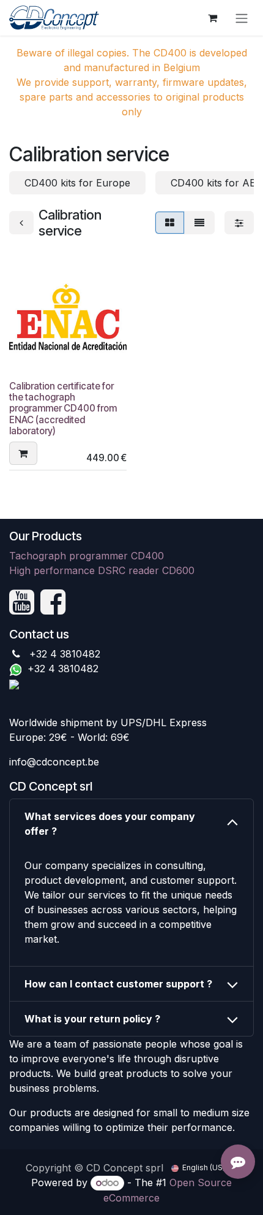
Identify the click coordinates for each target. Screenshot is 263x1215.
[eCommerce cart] (212, 18)
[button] (23, 453)
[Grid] (170, 222)
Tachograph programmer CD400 (86, 556)
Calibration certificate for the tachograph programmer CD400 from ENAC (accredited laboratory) (63, 408)
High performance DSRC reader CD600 (101, 570)
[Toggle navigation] (241, 18)
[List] (199, 222)
